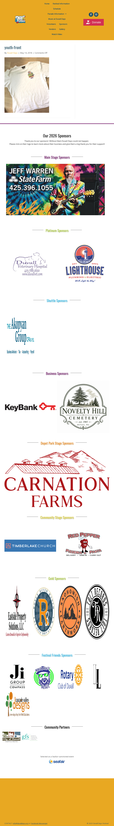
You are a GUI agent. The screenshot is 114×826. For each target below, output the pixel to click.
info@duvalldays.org (20, 823)
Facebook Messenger (39, 823)
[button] (91, 14)
